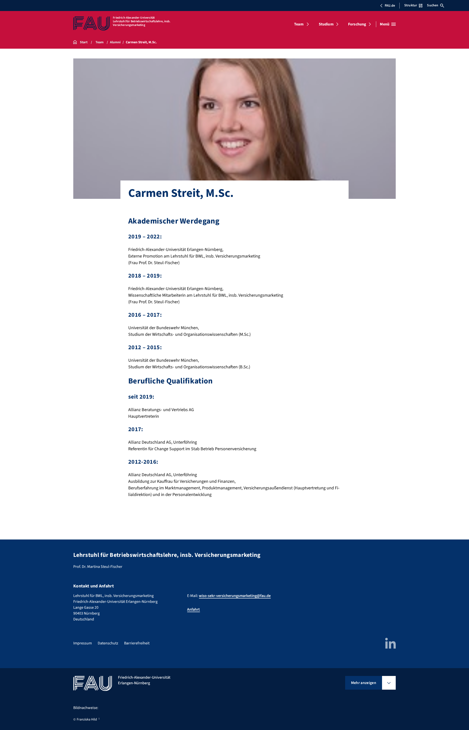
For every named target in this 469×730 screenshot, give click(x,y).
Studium (326, 24)
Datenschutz (108, 643)
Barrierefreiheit (136, 643)
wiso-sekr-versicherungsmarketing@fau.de (235, 595)
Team (299, 24)
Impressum (82, 643)
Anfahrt (193, 609)
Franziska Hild (87, 719)
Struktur (410, 5)
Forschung (357, 24)
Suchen (432, 5)
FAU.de (390, 5)
